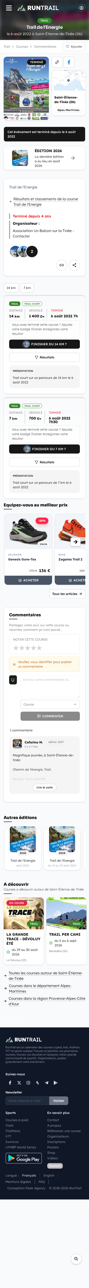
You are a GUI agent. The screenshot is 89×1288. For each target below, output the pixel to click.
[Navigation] (9, 7)
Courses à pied (16, 1120)
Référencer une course (64, 1131)
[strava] (37, 1082)
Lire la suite (45, 787)
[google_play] (55, 1082)
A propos (54, 1125)
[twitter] (19, 1082)
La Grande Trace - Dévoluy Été (23, 939)
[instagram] (28, 1082)
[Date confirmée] (8, 952)
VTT (8, 1136)
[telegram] (46, 1082)
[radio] (16, 648)
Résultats (47, 357)
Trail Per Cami (65, 934)
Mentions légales (18, 1182)
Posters (53, 1147)
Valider (58, 1101)
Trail (7, 46)
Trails (9, 1125)
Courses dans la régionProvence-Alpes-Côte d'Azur (47, 1001)
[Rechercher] (76, 1258)
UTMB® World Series (20, 1147)
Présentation (23, 371)
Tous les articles (64, 594)
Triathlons (12, 1131)
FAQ (42, 1182)
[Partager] (74, 265)
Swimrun (12, 1142)
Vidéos (52, 1158)
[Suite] (75, 541)
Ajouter (76, 46)
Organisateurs (58, 1136)
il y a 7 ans (31, 746)
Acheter (31, 580)
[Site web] (57, 62)
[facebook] (68, 62)
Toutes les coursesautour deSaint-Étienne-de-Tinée (46, 976)
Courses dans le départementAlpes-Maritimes (40, 988)
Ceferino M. (34, 742)
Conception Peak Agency (26, 1188)
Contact (53, 1120)
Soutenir (55, 1165)
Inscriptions (56, 1142)
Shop (51, 1153)
